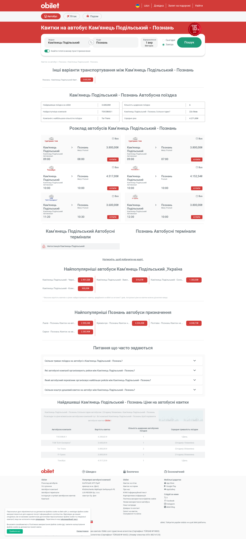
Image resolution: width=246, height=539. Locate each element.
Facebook (170, 501)
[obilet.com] (57, 8)
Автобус (52, 16)
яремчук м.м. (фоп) (90, 486)
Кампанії (45, 499)
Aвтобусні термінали (50, 492)
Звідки (51, 40)
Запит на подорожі (179, 5)
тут (63, 524)
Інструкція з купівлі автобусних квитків (58, 496)
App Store (170, 483)
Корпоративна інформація (134, 496)
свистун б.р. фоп (89, 496)
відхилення (40, 519)
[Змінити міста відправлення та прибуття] (91, 42)
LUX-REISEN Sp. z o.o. (91, 492)
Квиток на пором (130, 486)
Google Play (171, 486)
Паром (94, 16)
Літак (73, 16)
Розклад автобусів (49, 483)
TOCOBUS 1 (107, 112)
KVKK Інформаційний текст (135, 492)
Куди (98, 40)
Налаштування (83, 531)
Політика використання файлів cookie (139, 499)
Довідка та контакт (131, 508)
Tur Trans (106, 118)
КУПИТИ (112, 159)
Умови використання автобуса (136, 502)
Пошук (189, 42)
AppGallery (170, 489)
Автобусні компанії (49, 489)
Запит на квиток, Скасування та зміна (132, 512)
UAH (146, 5)
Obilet (107, 420)
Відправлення (149, 40)
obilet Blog (170, 507)
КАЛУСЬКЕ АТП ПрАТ (91, 483)
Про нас (126, 489)
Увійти (199, 5)
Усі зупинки (46, 486)
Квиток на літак (130, 483)
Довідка (159, 5)
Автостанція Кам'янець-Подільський (66, 246)
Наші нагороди (129, 505)
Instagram (170, 504)
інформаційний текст (69, 519)
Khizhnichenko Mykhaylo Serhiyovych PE (98, 489)
